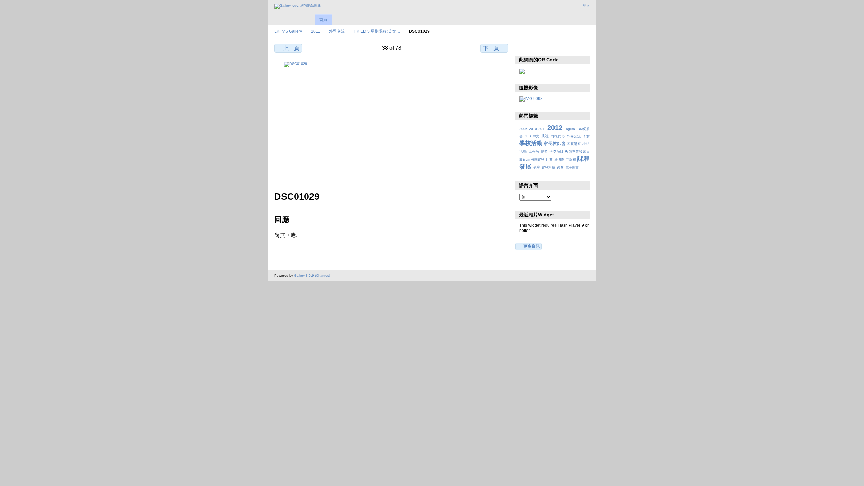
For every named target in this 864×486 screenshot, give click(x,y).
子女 (586, 136)
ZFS (527, 136)
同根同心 (558, 136)
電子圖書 (572, 167)
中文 (536, 136)
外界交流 (337, 31)
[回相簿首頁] (297, 6)
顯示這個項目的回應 (537, 47)
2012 (554, 127)
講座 (536, 167)
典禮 (545, 136)
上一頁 (291, 48)
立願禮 (571, 159)
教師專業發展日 (577, 151)
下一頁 (491, 48)
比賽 (549, 159)
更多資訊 (531, 246)
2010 (533, 129)
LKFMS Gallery (288, 31)
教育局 (524, 159)
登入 (586, 5)
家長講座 (574, 144)
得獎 (544, 151)
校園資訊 (537, 159)
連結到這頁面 (566, 47)
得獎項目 (556, 151)
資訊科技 (548, 167)
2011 (315, 31)
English (569, 129)
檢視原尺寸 (523, 47)
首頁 (323, 19)
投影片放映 (552, 47)
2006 (523, 129)
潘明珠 (559, 159)
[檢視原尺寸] (391, 122)
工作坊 (534, 151)
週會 (560, 167)
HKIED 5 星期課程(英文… (377, 31)
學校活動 (530, 143)
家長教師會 (555, 143)
